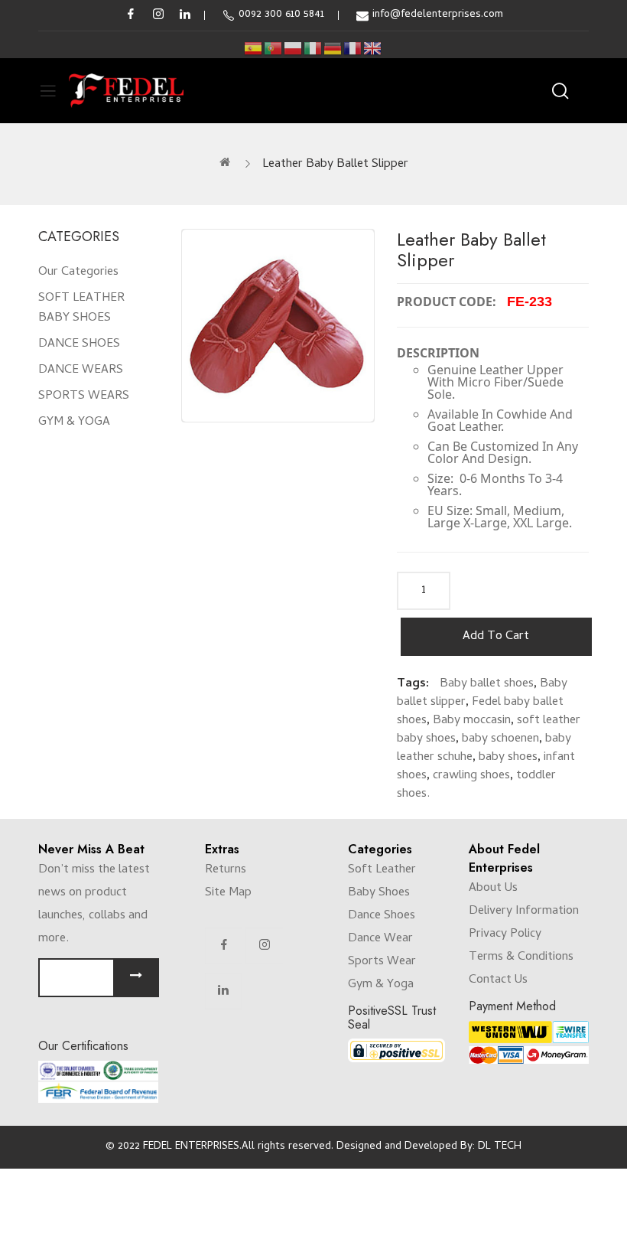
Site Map (228, 893)
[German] (333, 48)
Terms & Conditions (521, 957)
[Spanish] (254, 48)
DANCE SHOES (79, 344)
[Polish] (294, 48)
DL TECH (499, 1147)
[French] (353, 48)
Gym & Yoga (381, 985)
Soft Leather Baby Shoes (382, 881)
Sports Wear (382, 962)
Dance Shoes (381, 916)
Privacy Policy (505, 934)
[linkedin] (185, 15)
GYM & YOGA (74, 422)
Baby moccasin (472, 721)
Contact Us (498, 980)
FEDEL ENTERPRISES (191, 1147)
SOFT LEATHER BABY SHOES (81, 308)
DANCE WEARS (80, 370)
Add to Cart (496, 637)
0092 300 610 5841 (281, 15)
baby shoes (508, 758)
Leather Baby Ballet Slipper (335, 164)
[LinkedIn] (223, 991)
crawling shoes (471, 776)
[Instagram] (264, 945)
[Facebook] (224, 945)
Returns (225, 870)
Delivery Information (524, 911)
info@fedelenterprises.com (437, 15)
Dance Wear (380, 939)
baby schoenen (500, 739)
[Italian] (313, 48)
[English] (373, 48)
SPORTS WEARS (83, 396)
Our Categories (78, 272)
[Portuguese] (274, 48)
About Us (493, 888)
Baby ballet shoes (487, 684)
